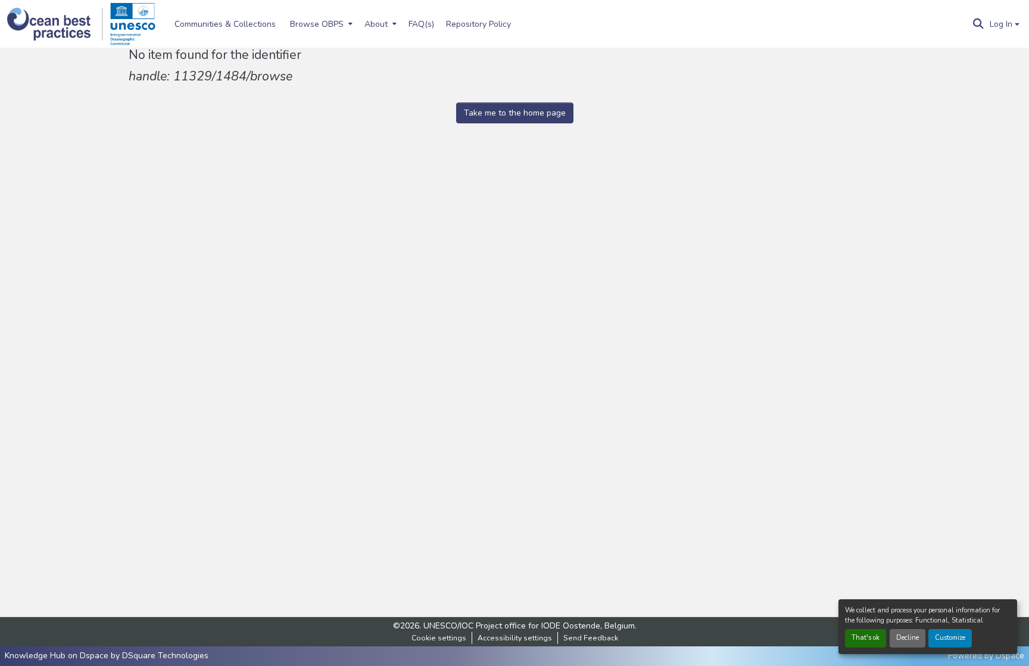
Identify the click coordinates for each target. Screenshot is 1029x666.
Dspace (1010, 655)
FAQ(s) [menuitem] (421, 24)
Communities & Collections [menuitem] (225, 24)
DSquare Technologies (165, 655)
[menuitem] (320, 24)
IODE (550, 625)
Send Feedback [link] (590, 638)
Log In (1001, 24)
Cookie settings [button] (438, 638)
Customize (950, 637)
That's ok (866, 637)
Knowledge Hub (36, 655)
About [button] (376, 24)
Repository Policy (478, 24)
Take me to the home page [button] (515, 113)
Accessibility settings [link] (515, 638)
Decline (907, 637)
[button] (55, 24)
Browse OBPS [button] (317, 24)
